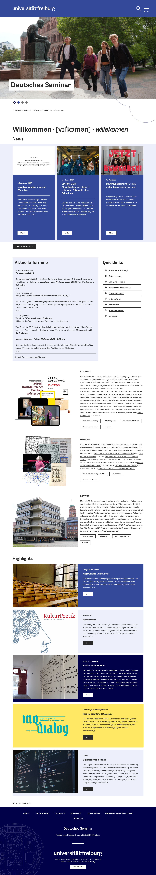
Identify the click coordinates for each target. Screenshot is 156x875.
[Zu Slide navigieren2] (22, 102)
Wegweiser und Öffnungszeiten (119, 813)
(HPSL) (117, 468)
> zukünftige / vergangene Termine (30, 357)
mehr (18, 288)
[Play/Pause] (15, 102)
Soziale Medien (78, 867)
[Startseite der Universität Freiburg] (34, 8)
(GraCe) (126, 465)
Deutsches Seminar (41, 85)
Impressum (60, 813)
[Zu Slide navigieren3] (26, 102)
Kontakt (26, 813)
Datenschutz (75, 813)
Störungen (78, 818)
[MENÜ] (146, 8)
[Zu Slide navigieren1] (18, 102)
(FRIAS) (114, 453)
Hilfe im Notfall (93, 813)
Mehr (22, 233)
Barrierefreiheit (42, 813)
